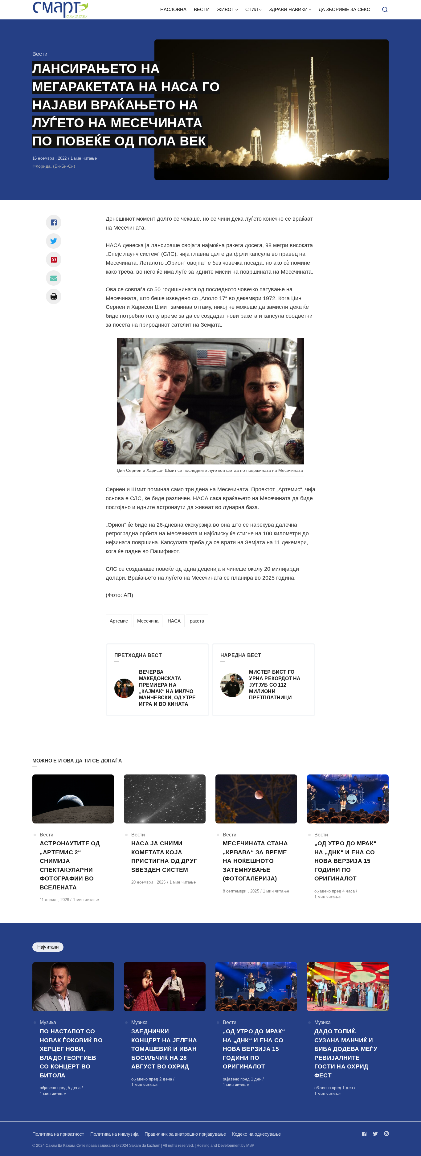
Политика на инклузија (114, 1134)
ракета (197, 620)
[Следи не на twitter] (375, 1133)
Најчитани (48, 947)
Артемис (119, 620)
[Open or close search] (385, 10)
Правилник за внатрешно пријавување (185, 1134)
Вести (39, 54)
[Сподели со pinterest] (53, 259)
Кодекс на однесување (256, 1134)
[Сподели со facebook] (53, 222)
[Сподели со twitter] (53, 241)
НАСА (174, 620)
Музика (48, 1022)
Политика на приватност (58, 1134)
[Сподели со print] (53, 296)
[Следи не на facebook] (365, 1133)
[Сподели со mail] (53, 278)
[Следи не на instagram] (385, 1133)
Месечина (147, 620)
